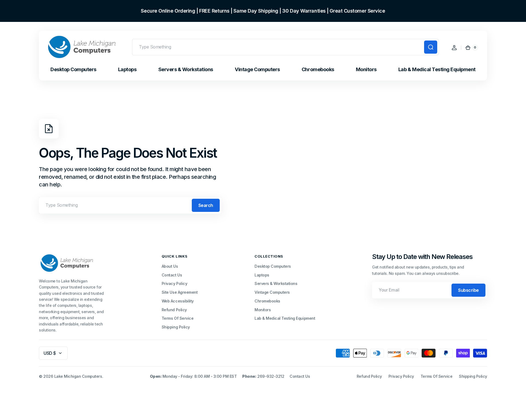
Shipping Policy (176, 327)
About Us (170, 266)
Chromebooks (267, 301)
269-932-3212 (270, 376)
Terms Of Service (177, 318)
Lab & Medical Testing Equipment (285, 318)
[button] (454, 48)
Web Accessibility (178, 301)
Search (205, 205)
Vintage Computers (272, 292)
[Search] (430, 47)
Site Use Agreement (180, 292)
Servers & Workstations (276, 283)
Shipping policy (473, 376)
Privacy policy (401, 376)
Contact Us (172, 275)
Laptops (262, 275)
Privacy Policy (174, 283)
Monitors (263, 309)
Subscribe (468, 290)
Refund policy (369, 376)
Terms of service (436, 376)
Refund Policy (174, 309)
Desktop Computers (273, 266)
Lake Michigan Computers (78, 376)
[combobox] (285, 47)
